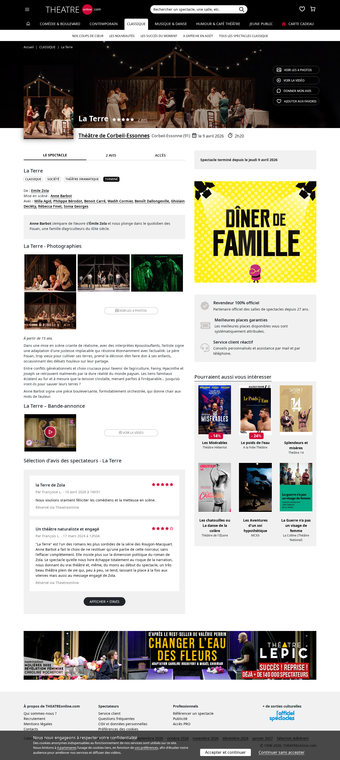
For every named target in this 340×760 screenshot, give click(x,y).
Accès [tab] (160, 155)
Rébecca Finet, (50, 206)
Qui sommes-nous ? (40, 713)
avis (297, 91)
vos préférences (146, 747)
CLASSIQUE (33, 179)
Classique (136, 23)
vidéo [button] (133, 433)
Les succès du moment (159, 36)
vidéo (293, 80)
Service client (109, 713)
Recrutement (34, 718)
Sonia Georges (76, 206)
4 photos (298, 70)
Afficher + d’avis (104, 601)
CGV (101, 723)
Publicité (180, 718)
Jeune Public (261, 23)
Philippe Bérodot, (68, 201)
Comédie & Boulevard (60, 23)
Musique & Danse (171, 23)
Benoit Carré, (95, 201)
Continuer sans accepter (282, 752)
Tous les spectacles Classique (243, 36)
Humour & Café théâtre (218, 23)
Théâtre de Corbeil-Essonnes (114, 135)
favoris (300, 101)
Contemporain (104, 23)
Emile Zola (40, 190)
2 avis (142, 119)
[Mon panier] (312, 9)
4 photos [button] (133, 311)
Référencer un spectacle (193, 713)
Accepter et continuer (225, 752)
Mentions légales (38, 723)
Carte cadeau (300, 23)
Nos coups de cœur (87, 36)
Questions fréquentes (116, 718)
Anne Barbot (61, 195)
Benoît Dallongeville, (152, 201)
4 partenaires (66, 747)
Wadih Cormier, (121, 201)
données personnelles (128, 723)
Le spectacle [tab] (55, 155)
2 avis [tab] (111, 155)
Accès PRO (181, 723)
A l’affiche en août (198, 36)
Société (53, 179)
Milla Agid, (43, 201)
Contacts (31, 729)
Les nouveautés (122, 36)
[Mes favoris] (302, 9)
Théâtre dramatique (82, 179)
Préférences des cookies (118, 729)
